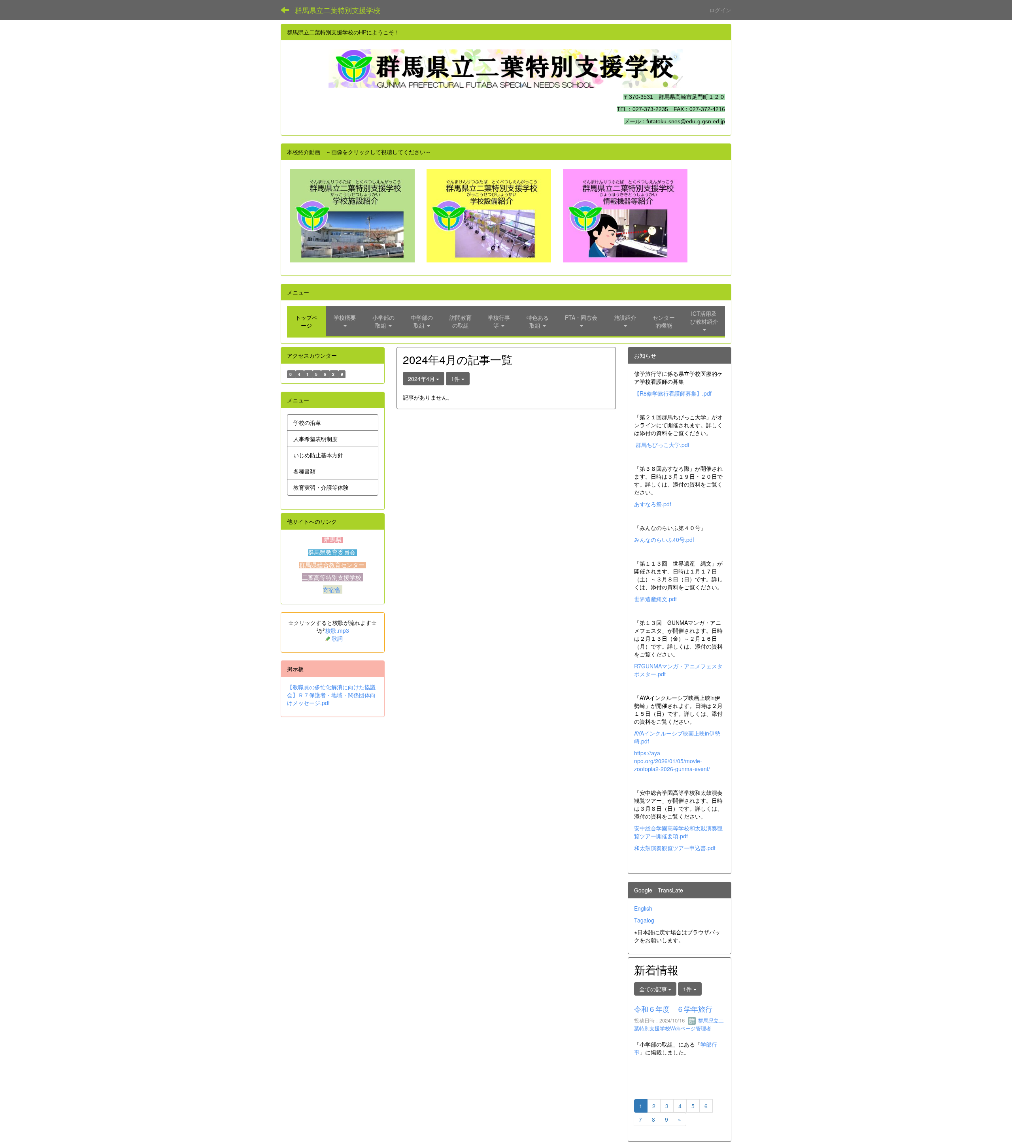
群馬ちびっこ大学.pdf (662, 445)
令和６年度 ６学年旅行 (673, 1009)
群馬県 (332, 540)
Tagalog (644, 920)
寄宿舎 (332, 589)
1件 (456, 379)
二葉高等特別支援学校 (332, 577)
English (643, 908)
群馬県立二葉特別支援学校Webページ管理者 (679, 1024)
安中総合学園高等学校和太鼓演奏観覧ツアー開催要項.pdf (678, 832)
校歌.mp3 (337, 630)
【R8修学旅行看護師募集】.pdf (673, 393)
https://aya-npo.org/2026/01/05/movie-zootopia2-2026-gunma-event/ (672, 761)
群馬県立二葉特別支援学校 (337, 10)
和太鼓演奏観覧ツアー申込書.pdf (675, 848)
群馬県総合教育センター (332, 565)
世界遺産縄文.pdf (655, 599)
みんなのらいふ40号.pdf (664, 539)
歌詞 (337, 638)
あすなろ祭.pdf (652, 504)
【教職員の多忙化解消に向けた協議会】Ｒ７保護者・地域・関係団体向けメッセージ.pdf (331, 695)
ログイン (720, 10)
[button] (345, 321)
